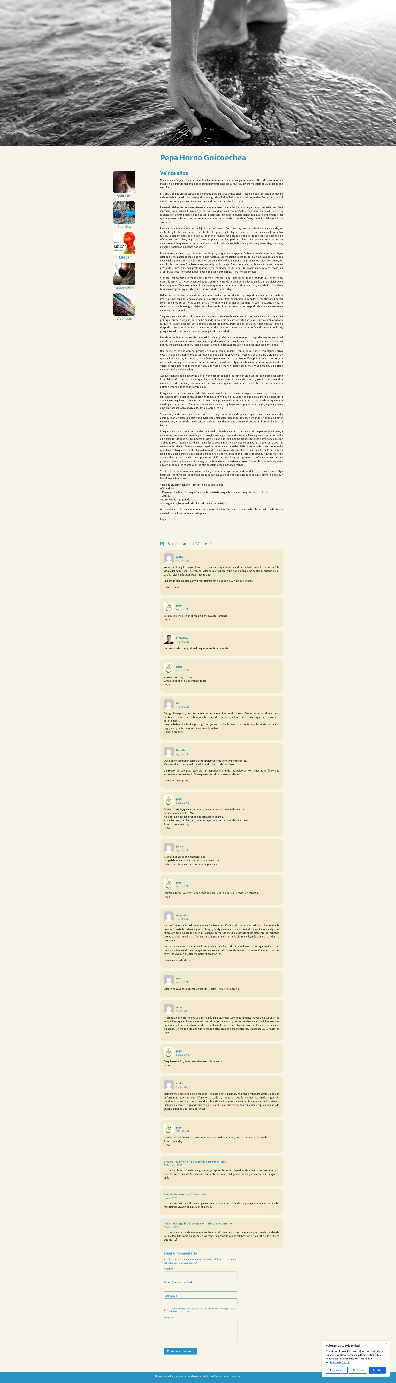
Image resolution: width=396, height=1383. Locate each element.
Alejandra (182, 915)
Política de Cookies (220, 1376)
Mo (178, 703)
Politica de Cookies (340, 1362)
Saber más (236, 1376)
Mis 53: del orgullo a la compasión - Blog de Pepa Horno (198, 1223)
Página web (170, 1295)
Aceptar (377, 1370)
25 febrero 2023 (173, 1165)
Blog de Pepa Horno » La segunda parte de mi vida (195, 1161)
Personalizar (337, 1370)
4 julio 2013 (182, 560)
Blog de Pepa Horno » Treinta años (185, 1194)
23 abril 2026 (171, 1227)
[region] (356, 1359)
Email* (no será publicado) (179, 1282)
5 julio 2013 (182, 802)
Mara (179, 556)
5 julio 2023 (170, 1198)
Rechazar (358, 1370)
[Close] (386, 1343)
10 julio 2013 (183, 1130)
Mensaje (169, 1317)
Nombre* (169, 1268)
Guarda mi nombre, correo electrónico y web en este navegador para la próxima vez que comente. (202, 1309)
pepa (179, 605)
